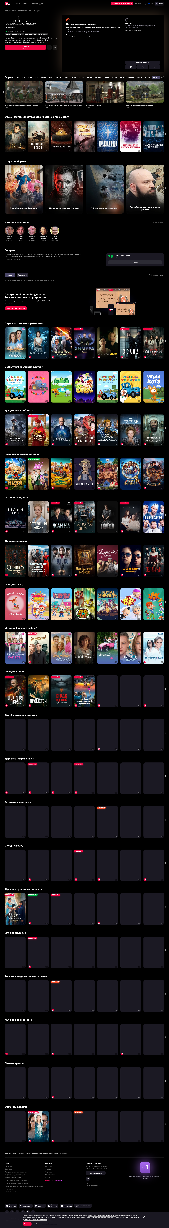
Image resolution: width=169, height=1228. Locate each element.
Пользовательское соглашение (16, 1180)
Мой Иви (48, 1166)
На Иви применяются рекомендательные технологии (24, 1186)
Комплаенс (9, 1189)
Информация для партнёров (15, 1175)
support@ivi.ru (71, 37)
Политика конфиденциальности (16, 1183)
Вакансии (8, 1169)
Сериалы (48, 1172)
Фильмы (48, 1169)
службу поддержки (50, 1224)
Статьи (47, 1177)
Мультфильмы (50, 1175)
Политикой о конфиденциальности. (35, 1219)
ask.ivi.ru (89, 1184)
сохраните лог (92, 35)
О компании (9, 1166)
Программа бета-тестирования (16, 1172)
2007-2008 (12, 31)
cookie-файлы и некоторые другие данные (102, 1215)
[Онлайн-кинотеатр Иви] (8, 3)
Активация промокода (53, 1180)
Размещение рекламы (13, 1177)
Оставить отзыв (10, 1192)
